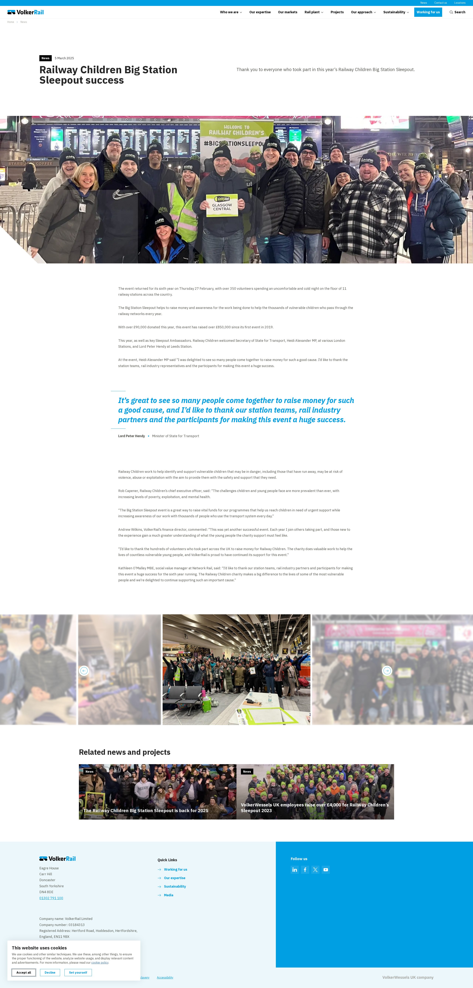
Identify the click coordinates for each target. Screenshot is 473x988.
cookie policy (99, 962)
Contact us (440, 2)
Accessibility (165, 977)
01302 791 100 (51, 898)
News (424, 2)
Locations (460, 2)
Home (10, 22)
